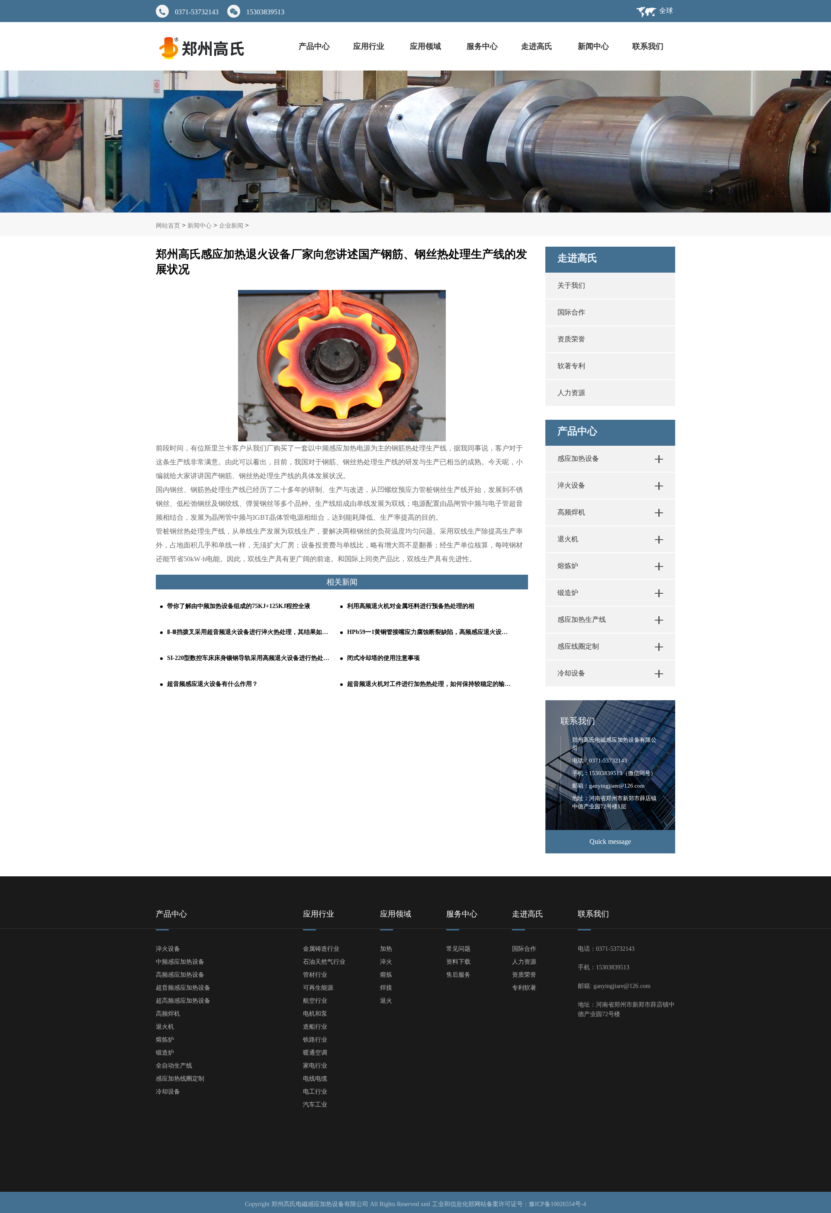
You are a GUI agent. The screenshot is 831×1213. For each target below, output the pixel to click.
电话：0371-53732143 (599, 760)
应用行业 (370, 46)
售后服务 (458, 975)
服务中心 (482, 46)
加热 (386, 949)
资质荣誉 (571, 339)
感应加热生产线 (581, 619)
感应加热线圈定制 (180, 1078)
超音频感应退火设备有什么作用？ (212, 684)
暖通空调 (315, 1052)
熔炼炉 (567, 565)
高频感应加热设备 (180, 975)
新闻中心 (593, 46)
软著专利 (571, 366)
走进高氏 (537, 46)
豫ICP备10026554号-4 (557, 1204)
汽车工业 (315, 1104)
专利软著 (524, 988)
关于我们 (571, 285)
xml (425, 1204)
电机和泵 (315, 1013)
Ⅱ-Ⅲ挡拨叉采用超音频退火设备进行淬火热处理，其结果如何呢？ (249, 632)
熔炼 (386, 975)
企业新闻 (231, 225)
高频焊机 (571, 512)
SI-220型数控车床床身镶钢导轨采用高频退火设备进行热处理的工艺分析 (249, 658)
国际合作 (571, 312)
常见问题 (458, 949)
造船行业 (315, 1026)
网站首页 (168, 225)
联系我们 (648, 46)
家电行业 (315, 1065)
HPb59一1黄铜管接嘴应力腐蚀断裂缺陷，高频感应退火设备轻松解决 (429, 632)
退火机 (567, 539)
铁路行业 (315, 1039)
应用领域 (426, 46)
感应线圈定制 (578, 646)
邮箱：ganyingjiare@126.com (608, 785)
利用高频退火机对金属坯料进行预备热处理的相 (410, 606)
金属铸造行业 (321, 949)
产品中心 (314, 46)
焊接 (386, 988)
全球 (666, 10)
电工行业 (315, 1091)
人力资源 (571, 392)
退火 (386, 1000)
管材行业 (315, 975)
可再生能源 (318, 988)
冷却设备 (571, 673)
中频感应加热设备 (180, 962)
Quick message (610, 841)
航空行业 (315, 1000)
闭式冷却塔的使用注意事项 (383, 658)
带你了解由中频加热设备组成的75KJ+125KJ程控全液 (238, 606)
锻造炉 (567, 592)
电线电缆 (315, 1078)
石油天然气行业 (324, 962)
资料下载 (458, 962)
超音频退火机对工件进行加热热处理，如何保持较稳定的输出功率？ (429, 684)
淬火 (386, 962)
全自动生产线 (174, 1065)
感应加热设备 (578, 458)
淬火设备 (571, 485)
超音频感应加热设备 (183, 988)
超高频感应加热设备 (183, 1000)
